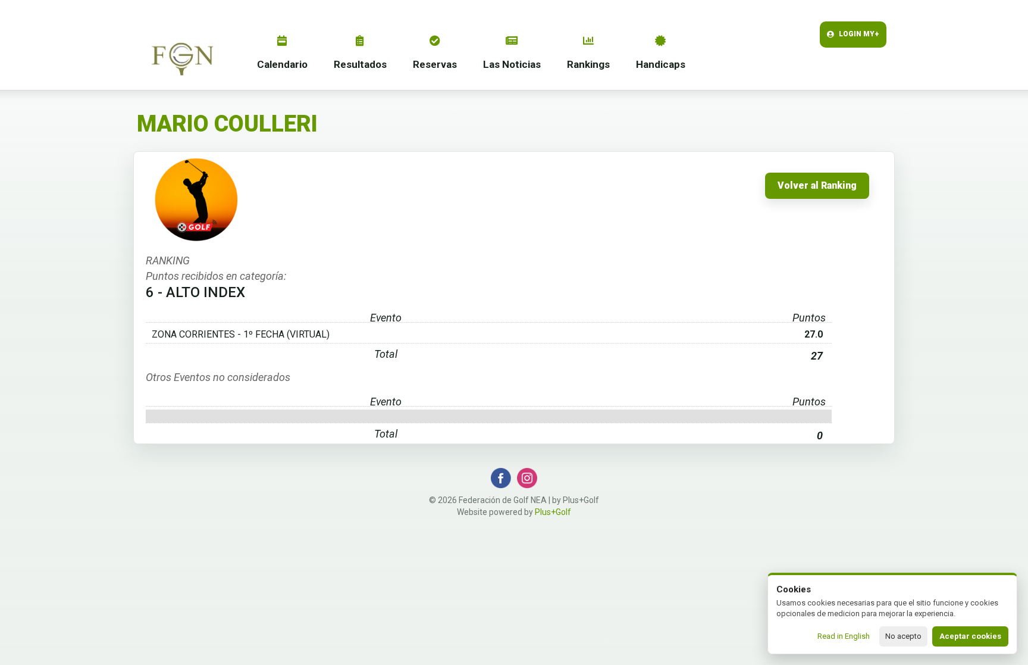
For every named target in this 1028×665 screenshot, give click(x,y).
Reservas (435, 64)
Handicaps (660, 64)
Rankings (588, 64)
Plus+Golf (553, 512)
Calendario (282, 64)
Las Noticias (512, 64)
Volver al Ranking (817, 185)
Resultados (360, 64)
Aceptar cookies (970, 636)
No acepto (903, 636)
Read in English (843, 636)
